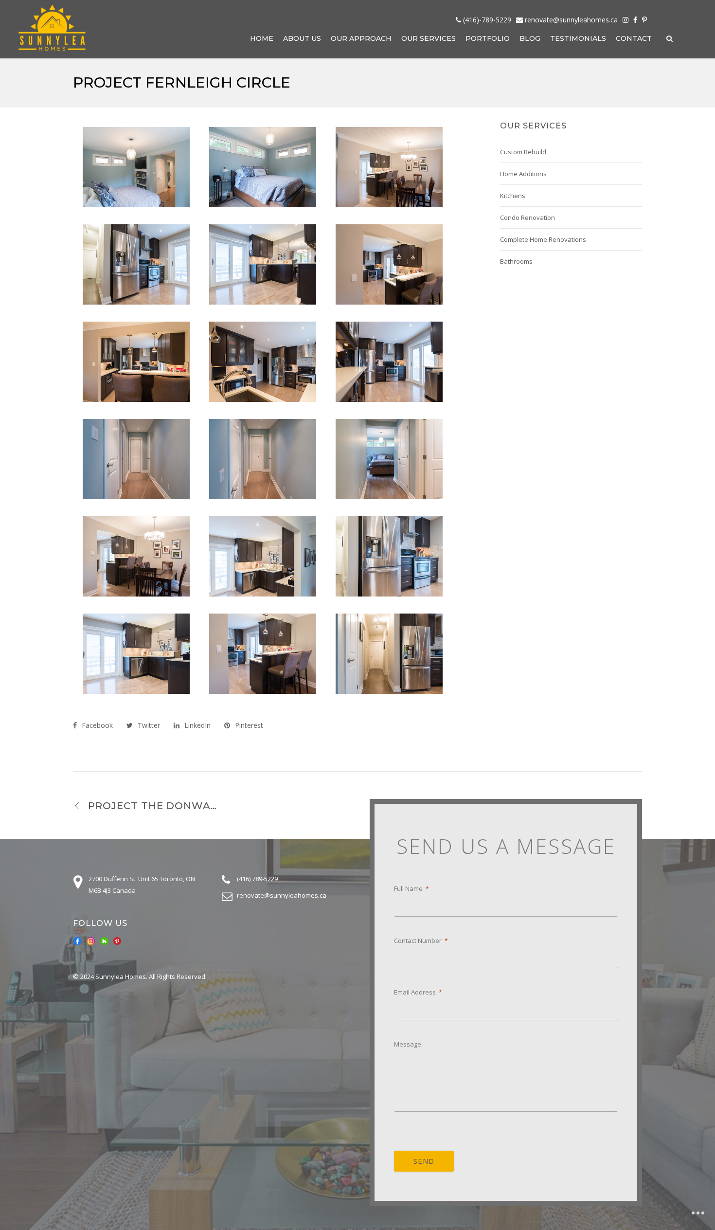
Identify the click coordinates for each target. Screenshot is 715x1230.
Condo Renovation (527, 217)
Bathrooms (516, 261)
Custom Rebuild (523, 151)
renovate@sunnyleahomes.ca (571, 19)
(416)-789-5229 (487, 19)
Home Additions (523, 173)
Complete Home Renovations (543, 239)
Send (423, 1161)
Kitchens (512, 195)
